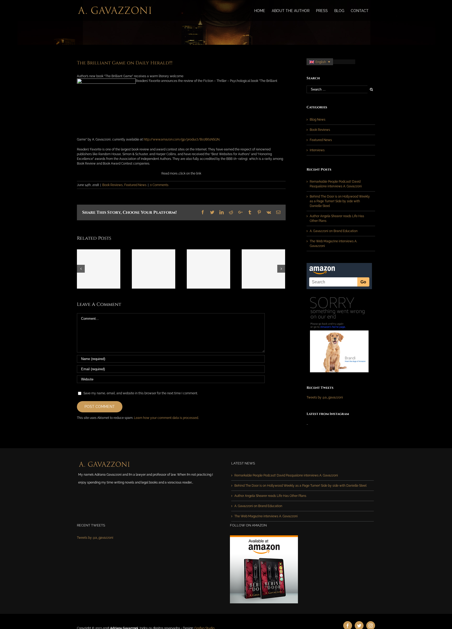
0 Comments (159, 185)
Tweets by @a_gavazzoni (325, 397)
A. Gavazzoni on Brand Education (334, 231)
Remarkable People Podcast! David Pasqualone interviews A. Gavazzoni (286, 475)
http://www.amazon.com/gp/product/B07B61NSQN (181, 139)
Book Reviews (112, 185)
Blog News (317, 119)
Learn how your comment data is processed (166, 418)
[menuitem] (259, 10)
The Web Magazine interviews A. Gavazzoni (266, 516)
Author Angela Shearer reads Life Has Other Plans (270, 496)
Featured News (135, 185)
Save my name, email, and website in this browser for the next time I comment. (140, 393)
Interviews (317, 150)
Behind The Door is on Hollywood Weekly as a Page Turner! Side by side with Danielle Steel (340, 201)
